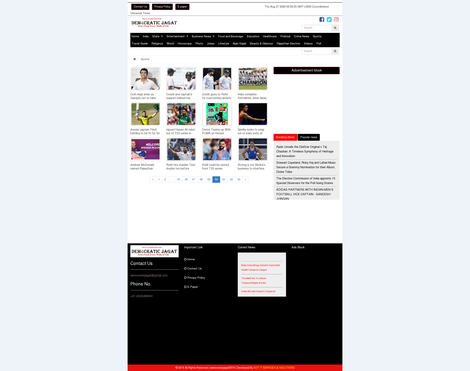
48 (201, 179)
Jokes (210, 43)
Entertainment (176, 36)
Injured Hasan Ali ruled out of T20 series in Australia (180, 133)
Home (135, 36)
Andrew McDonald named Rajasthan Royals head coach (142, 168)
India (146, 36)
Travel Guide (139, 43)
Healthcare (270, 36)
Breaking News (285, 137)
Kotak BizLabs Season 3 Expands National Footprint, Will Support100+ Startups (259, 293)
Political (285, 36)
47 (193, 179)
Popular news (308, 137)
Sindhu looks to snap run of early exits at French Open (251, 133)
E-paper (182, 6)
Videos (308, 43)
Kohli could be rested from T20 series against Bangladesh (215, 168)
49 (208, 179)
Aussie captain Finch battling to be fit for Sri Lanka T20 (145, 133)
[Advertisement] (163, 217)
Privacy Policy (162, 6)
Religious (157, 43)
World (170, 43)
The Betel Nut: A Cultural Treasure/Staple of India (253, 277)
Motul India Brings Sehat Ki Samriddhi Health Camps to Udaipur (260, 264)
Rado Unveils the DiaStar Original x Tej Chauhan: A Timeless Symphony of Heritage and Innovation (304, 151)
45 (178, 179)
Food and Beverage (230, 36)
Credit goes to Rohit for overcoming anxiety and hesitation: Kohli (216, 98)
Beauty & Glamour (261, 43)
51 (223, 179)
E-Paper (192, 287)
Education (253, 36)
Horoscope (185, 43)
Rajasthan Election (288, 43)
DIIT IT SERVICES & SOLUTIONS (274, 367)
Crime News (301, 36)
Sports (317, 36)
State (155, 36)
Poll (318, 43)
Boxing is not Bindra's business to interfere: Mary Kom (251, 168)
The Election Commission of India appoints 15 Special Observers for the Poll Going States (305, 181)
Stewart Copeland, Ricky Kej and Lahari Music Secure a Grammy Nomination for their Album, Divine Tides (306, 167)
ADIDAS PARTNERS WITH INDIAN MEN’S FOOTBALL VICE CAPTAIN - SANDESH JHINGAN (304, 194)
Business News (201, 36)
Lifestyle (223, 43)
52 (231, 179)
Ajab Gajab (239, 43)
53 (238, 179)
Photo (199, 43)
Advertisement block (307, 70)
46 (186, 179)
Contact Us (140, 6)
